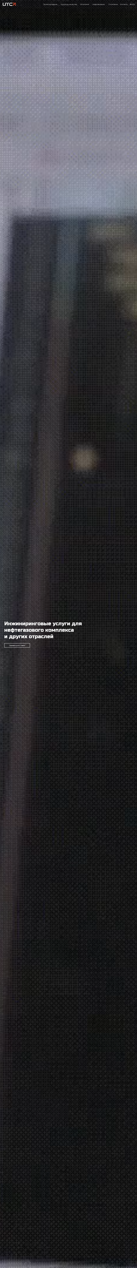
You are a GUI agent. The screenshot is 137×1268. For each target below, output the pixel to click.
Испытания (84, 4)
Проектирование (50, 4)
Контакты (124, 4)
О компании (113, 4)
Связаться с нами (17, 645)
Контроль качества (69, 4)
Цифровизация (98, 4)
